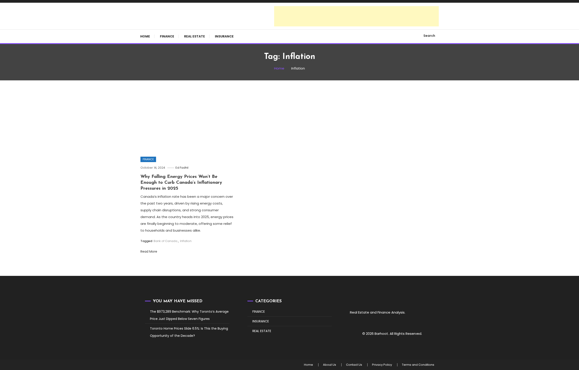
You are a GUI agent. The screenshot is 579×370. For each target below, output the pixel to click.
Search (429, 35)
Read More (149, 251)
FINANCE (167, 36)
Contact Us (354, 364)
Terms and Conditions (418, 364)
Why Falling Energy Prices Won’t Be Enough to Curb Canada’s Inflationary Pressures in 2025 (181, 183)
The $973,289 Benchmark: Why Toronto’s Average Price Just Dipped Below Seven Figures (189, 315)
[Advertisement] (356, 16)
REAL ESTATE (194, 36)
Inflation (186, 241)
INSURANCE (224, 36)
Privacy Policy (382, 364)
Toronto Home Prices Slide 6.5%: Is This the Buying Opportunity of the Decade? (189, 332)
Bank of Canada (165, 241)
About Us (329, 364)
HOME (145, 36)
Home (308, 364)
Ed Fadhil (182, 167)
